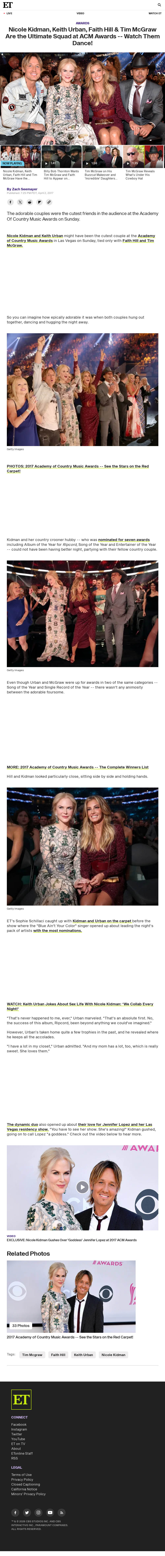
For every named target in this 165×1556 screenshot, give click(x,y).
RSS (14, 1458)
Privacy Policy (22, 1479)
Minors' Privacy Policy (28, 1494)
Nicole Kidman (113, 1355)
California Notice (24, 1489)
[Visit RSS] (62, 1513)
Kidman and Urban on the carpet (102, 921)
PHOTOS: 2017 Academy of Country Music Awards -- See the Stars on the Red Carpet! (78, 469)
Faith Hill (58, 1355)
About (16, 1448)
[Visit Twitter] (27, 1513)
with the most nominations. (57, 930)
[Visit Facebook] (15, 1513)
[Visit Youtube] (50, 1513)
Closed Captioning (25, 1484)
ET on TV (18, 1444)
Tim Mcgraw (32, 1355)
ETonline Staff (22, 1453)
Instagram (19, 1429)
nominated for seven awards (124, 540)
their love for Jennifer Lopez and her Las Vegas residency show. (79, 1127)
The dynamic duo (22, 1124)
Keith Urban (83, 1355)
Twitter (16, 1434)
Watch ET (155, 13)
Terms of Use (21, 1474)
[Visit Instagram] (38, 1513)
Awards (82, 23)
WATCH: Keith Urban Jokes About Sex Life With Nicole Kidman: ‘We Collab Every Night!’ (80, 1007)
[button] (82, 1187)
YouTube (18, 1439)
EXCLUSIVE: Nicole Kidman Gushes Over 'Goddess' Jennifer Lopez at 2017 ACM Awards (72, 1240)
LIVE (9, 13)
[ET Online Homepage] (9, 5)
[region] (82, 98)
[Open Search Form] (159, 5)
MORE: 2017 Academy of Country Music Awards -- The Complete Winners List (77, 767)
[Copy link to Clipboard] (49, 203)
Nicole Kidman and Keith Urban (35, 236)
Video (80, 13)
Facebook (19, 1424)
